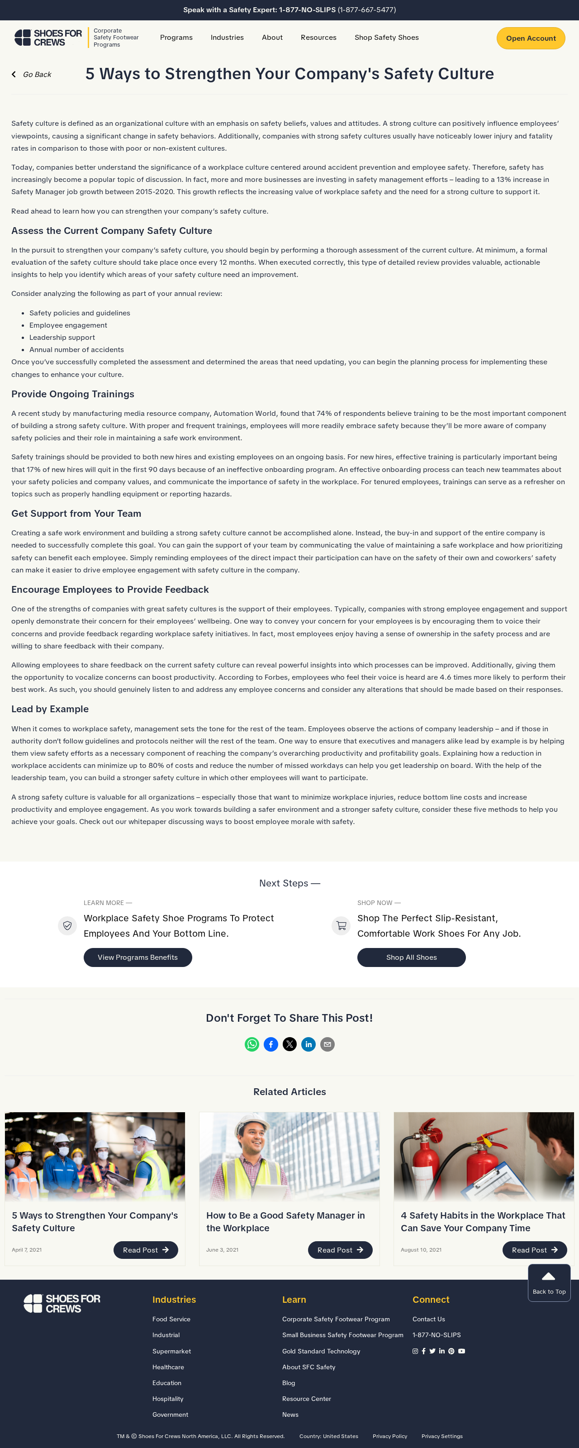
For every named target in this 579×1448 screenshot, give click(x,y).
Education (166, 1383)
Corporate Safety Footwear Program (336, 1319)
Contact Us (429, 1319)
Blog (288, 1383)
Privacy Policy (390, 1436)
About (272, 37)
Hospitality (168, 1399)
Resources (319, 37)
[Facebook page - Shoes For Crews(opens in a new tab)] (425, 1351)
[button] (549, 1283)
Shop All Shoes (411, 957)
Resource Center (306, 1399)
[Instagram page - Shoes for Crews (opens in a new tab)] (417, 1351)
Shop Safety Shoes (387, 37)
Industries (227, 37)
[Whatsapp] (252, 1046)
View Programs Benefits (138, 957)
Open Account (531, 38)
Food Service (171, 1319)
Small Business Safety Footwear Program (342, 1335)
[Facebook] (271, 1046)
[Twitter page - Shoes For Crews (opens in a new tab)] (434, 1351)
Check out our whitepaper (122, 821)
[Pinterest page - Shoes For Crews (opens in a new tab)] (453, 1351)
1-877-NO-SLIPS (337, 9)
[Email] (327, 1046)
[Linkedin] (308, 1046)
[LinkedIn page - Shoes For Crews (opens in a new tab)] (443, 1351)
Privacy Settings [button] (442, 1436)
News (290, 1414)
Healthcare (168, 1367)
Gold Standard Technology (321, 1351)
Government (170, 1414)
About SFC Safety (309, 1367)
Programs (176, 37)
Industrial (166, 1335)
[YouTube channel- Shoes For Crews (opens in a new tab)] (462, 1351)
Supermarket (171, 1351)
